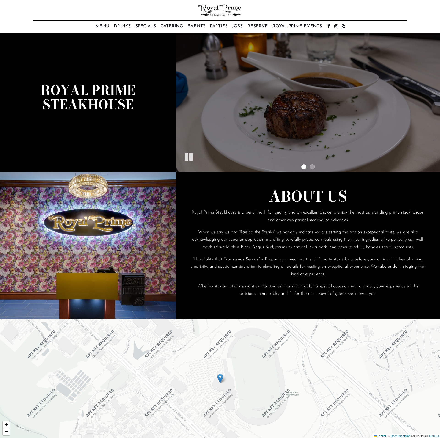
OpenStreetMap (400, 436)
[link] (220, 378)
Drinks (122, 26)
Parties (219, 26)
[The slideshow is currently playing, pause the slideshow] (188, 157)
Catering (171, 26)
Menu (102, 26)
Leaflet (381, 436)
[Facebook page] (329, 26)
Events (196, 26)
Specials (145, 26)
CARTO (434, 436)
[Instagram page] (336, 26)
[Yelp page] (343, 26)
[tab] (303, 166)
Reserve (257, 26)
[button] (6, 424)
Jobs (237, 26)
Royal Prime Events (297, 26)
